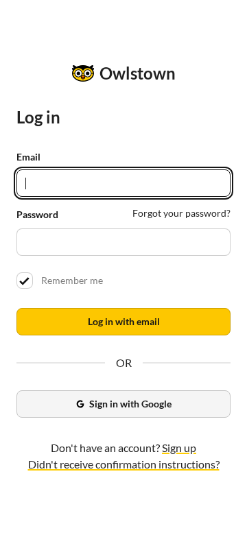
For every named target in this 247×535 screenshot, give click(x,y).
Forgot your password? (181, 213)
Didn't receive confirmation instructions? (124, 464)
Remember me (70, 280)
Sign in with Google (130, 403)
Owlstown (137, 73)
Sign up (179, 447)
